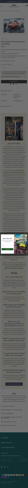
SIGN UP (7, 249)
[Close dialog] (26, 235)
